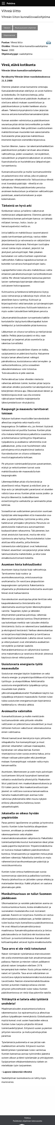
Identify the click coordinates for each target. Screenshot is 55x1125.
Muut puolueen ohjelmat (25, 28)
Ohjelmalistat (9, 35)
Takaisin (7, 28)
